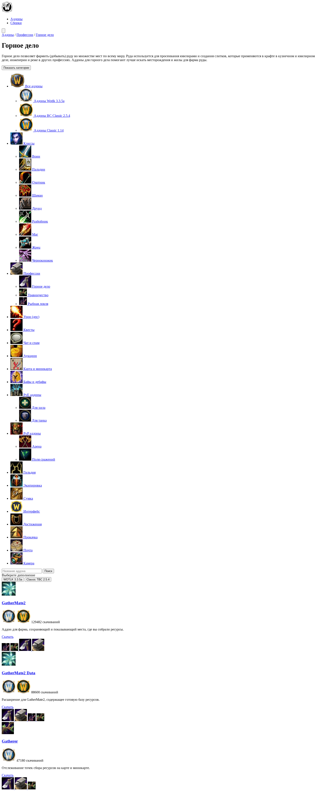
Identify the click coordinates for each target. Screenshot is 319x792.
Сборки (16, 23)
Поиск (48, 571)
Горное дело (45, 35)
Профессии (24, 35)
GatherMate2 (14, 603)
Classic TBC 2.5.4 (37, 579)
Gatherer (10, 741)
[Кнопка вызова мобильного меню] (3, 30)
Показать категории (16, 67)
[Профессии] (38, 650)
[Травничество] (14, 650)
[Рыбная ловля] (6, 650)
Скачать (7, 637)
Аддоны (16, 19)
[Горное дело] (25, 650)
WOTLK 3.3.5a (12, 579)
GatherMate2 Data (18, 673)
